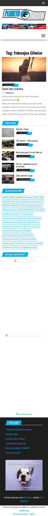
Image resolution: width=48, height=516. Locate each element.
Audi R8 (5, 197)
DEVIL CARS (38, 197)
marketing (6, 214)
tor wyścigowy (8, 243)
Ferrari (24, 206)
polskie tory (34, 222)
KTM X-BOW (28, 210)
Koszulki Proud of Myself (15, 439)
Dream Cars (39, 201)
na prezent (37, 218)
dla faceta (16, 201)
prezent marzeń (8, 231)
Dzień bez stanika (12, 89)
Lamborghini (39, 210)
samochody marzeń (10, 235)
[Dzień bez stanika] (24, 69)
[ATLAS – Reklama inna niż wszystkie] (8, 167)
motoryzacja (28, 214)
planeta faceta (23, 222)
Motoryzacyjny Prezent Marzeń (29, 152)
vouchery (38, 243)
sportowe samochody (10, 239)
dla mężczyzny (28, 201)
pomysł (5, 226)
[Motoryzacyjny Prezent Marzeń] (8, 155)
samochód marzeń (25, 235)
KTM (20, 210)
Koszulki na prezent (13, 453)
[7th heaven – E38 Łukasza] (8, 144)
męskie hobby (26, 218)
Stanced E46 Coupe (24, 175)
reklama (28, 231)
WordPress (28, 497)
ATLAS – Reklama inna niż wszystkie (26, 165)
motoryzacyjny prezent (11, 218)
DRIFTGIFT (6, 206)
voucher (30, 243)
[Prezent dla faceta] (24, 414)
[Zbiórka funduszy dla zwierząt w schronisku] (24, 475)
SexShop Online (11, 434)
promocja (19, 231)
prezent (36, 226)
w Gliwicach (7, 247)
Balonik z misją (22, 129)
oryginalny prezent (9, 222)
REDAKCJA (10, 93)
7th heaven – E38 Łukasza (27, 141)
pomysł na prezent (16, 226)
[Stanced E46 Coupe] (8, 179)
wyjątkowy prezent (29, 247)
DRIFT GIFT (16, 206)
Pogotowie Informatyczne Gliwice (19, 429)
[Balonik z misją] (8, 132)
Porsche (29, 226)
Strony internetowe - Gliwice (24, 514)
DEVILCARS (7, 201)
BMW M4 (19, 197)
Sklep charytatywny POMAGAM (18, 448)
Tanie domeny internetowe (16, 443)
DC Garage (28, 197)
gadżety (31, 206)
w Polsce (17, 247)
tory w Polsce (20, 243)
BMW (12, 197)
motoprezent (16, 214)
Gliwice (39, 206)
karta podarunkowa (10, 210)
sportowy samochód (28, 239)
